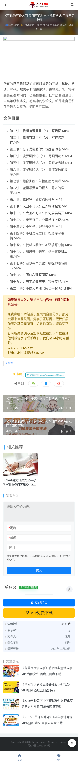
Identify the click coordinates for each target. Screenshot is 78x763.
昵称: (12, 528)
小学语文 (29, 25)
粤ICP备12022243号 (39, 745)
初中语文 (13, 25)
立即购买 (40, 602)
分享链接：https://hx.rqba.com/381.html (46, 375)
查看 (67, 624)
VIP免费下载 (41, 613)
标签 (58, 760)
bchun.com (38, 742)
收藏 (19, 374)
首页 (19, 760)
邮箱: (12, 537)
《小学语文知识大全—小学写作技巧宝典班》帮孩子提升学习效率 (19, 485)
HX (40, 29)
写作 (10, 363)
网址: (12, 547)
